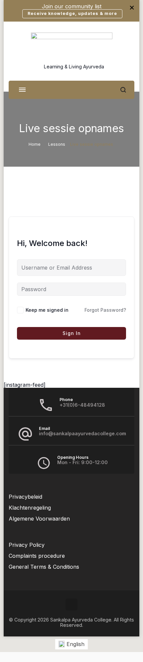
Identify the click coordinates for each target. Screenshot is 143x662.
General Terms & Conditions (44, 566)
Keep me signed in (47, 310)
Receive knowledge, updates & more (72, 13)
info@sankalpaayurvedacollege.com (82, 433)
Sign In (72, 333)
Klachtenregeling (30, 507)
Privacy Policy (27, 544)
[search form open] (123, 89)
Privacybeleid (25, 496)
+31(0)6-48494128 (82, 405)
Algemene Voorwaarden (39, 518)
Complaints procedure (37, 555)
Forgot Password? (105, 310)
